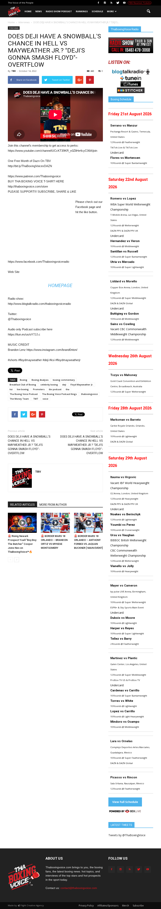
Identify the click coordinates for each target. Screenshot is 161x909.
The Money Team (19, 398)
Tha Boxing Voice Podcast (24, 394)
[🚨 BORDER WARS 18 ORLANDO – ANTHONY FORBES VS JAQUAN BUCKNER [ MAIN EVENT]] (88, 523)
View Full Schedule (125, 802)
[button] (148, 11)
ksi (11, 389)
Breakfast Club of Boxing (23, 384)
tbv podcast (55, 389)
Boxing (23, 379)
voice (45, 398)
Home (28, 11)
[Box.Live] (125, 812)
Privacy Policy (86, 905)
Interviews (13, 28)
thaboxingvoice (89, 394)
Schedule (97, 11)
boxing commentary (64, 379)
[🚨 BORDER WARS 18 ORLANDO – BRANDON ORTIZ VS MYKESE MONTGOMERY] (55, 523)
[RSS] (111, 2)
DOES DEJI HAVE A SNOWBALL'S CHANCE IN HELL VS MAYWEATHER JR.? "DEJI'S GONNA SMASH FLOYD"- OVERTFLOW (29, 445)
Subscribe (138, 905)
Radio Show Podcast (59, 11)
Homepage (60, 285)
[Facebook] (98, 2)
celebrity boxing (49, 384)
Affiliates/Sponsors (107, 905)
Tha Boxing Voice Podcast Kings (59, 394)
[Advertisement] (41, 228)
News (38, 11)
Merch (125, 905)
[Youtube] (124, 2)
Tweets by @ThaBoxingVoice (126, 835)
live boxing (23, 389)
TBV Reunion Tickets (139, 2)
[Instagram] (105, 2)
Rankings (82, 11)
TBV (13, 70)
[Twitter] (118, 2)
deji (64, 384)
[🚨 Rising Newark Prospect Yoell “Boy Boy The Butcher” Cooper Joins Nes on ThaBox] (22, 523)
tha (67, 389)
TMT (35, 398)
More (110, 11)
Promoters (39, 389)
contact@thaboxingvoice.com (78, 888)
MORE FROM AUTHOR (53, 504)
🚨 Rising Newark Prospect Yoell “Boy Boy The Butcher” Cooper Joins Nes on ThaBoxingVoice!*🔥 (22, 544)
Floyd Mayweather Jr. (81, 384)
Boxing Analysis (40, 379)
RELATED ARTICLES (22, 504)
